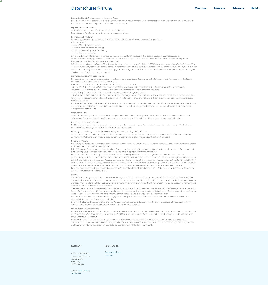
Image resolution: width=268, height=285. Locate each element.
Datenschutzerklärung (112, 252)
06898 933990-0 (84, 270)
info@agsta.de (76, 273)
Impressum (109, 255)
